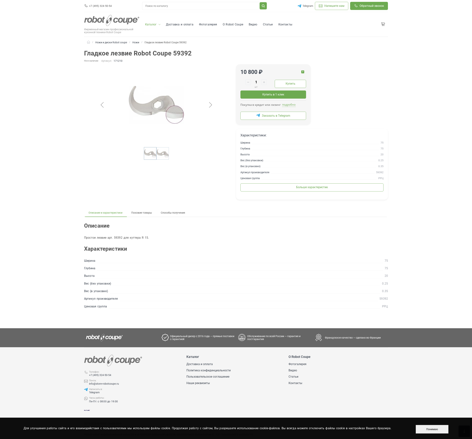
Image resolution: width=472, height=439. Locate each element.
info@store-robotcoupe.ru (104, 383)
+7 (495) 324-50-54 (100, 375)
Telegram (94, 392)
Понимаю (432, 429)
